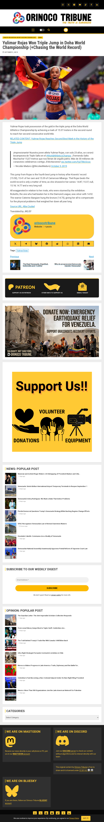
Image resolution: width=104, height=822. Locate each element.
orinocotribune (44, 223)
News (40, 37)
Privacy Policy (74, 818)
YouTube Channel (63, 30)
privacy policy (56, 595)
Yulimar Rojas (22, 251)
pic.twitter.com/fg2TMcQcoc (76, 161)
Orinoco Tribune (80, 767)
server (69, 751)
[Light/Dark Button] (42, 30)
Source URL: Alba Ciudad (22, 206)
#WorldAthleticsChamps (58, 155)
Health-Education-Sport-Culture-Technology (20, 37)
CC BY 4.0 (83, 770)
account (21, 754)
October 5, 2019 (11, 52)
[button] (33, 31)
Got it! (86, 818)
